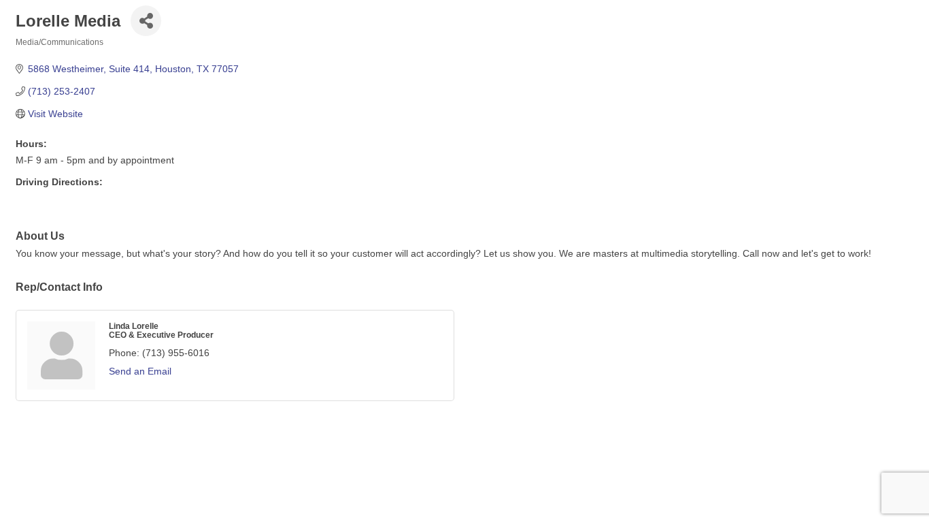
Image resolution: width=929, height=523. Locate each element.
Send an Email (140, 371)
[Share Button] (146, 20)
